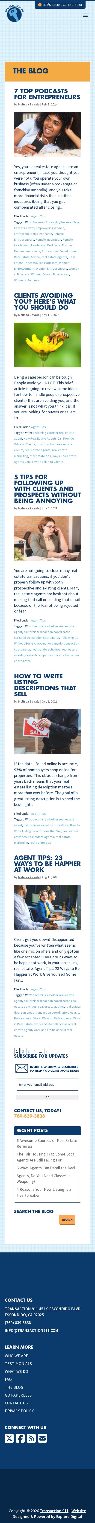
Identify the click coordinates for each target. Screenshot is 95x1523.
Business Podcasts (46, 222)
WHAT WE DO (16, 1371)
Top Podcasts (48, 263)
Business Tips (69, 222)
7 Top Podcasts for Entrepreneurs (47, 94)
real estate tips (40, 456)
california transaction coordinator (47, 632)
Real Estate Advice (27, 257)
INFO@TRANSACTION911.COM (31, 1330)
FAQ (8, 1379)
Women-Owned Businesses (50, 274)
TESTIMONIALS (18, 1363)
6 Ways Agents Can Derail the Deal (46, 1167)
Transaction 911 (54, 1510)
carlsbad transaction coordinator (36, 638)
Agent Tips (38, 216)
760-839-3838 (29, 1116)
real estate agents (54, 257)
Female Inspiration (48, 239)
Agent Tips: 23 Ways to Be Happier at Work (47, 864)
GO (47, 1097)
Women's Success (26, 280)
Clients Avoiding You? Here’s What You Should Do (45, 302)
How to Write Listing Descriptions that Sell (45, 685)
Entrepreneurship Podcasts (33, 234)
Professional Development (60, 251)
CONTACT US (16, 1403)
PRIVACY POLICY (19, 1410)
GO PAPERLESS (18, 1395)
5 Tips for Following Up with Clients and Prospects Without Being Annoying (47, 489)
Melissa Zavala (29, 104)
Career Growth (24, 228)
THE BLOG (14, 1387)
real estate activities (46, 649)
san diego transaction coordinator (44, 1012)
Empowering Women (50, 228)
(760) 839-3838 (18, 1322)
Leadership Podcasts (45, 245)
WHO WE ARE (16, 1355)
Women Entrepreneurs (51, 268)
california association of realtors (46, 825)
